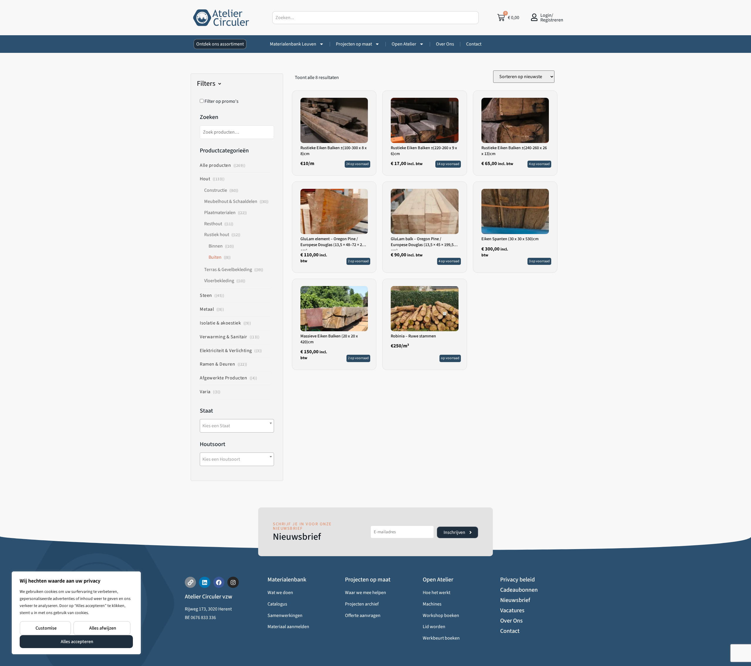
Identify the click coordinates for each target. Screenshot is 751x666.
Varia (205, 391)
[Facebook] (218, 582)
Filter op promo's (221, 101)
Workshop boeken (441, 615)
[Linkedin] (204, 582)
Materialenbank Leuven (293, 44)
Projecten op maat (354, 44)
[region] (76, 612)
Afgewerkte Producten (223, 378)
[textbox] (237, 425)
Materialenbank (287, 580)
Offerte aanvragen (362, 615)
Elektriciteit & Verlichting (226, 350)
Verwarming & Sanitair (223, 337)
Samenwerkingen (285, 615)
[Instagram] (233, 582)
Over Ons (445, 44)
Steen (206, 295)
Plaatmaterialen (220, 212)
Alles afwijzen (102, 628)
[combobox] (375, 17)
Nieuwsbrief (515, 600)
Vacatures (512, 610)
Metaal (207, 309)
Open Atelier (404, 44)
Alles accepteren (77, 641)
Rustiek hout (216, 234)
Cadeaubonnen (519, 590)
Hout (205, 179)
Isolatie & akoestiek (220, 323)
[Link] (190, 582)
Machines (432, 604)
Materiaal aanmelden (288, 626)
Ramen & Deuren (217, 364)
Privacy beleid (517, 580)
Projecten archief (362, 604)
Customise (46, 628)
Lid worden (434, 626)
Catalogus (277, 604)
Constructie (215, 190)
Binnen (216, 246)
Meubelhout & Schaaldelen (230, 201)
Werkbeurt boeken (441, 638)
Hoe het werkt (436, 592)
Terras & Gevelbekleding (228, 269)
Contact (473, 44)
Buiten (215, 257)
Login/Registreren (551, 17)
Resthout (213, 224)
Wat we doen (280, 592)
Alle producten (215, 165)
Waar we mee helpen (365, 592)
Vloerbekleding (219, 281)
